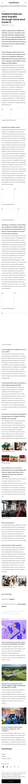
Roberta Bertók (5, 25)
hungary (12, 613)
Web (19, 604)
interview (23, 611)
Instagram (12, 599)
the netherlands (5, 613)
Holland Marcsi (9, 611)
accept (11, 781)
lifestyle (3, 11)
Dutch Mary (17, 613)
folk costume (17, 611)
